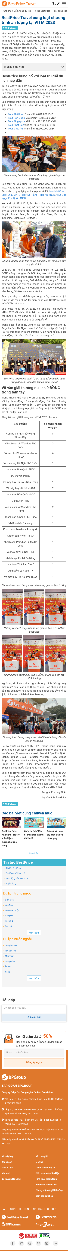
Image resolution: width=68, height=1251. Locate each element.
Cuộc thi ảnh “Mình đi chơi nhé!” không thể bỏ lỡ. (33, 835)
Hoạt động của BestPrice (16, 878)
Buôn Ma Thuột (11, 910)
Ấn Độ (6, 966)
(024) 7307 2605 (30, 1113)
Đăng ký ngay (34, 1062)
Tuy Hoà (7, 926)
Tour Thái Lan (16, 114)
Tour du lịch (7, 1167)
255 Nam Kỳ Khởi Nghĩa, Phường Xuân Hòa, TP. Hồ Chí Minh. (34, 1099)
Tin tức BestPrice (41, 11)
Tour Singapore (16, 121)
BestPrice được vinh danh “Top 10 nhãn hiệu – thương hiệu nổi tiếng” (11, 838)
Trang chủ (6, 11)
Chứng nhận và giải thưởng (49, 1190)
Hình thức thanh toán (46, 1179)
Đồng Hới (8, 915)
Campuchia (9, 961)
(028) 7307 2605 (12, 1103)
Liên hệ (39, 1162)
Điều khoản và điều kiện (47, 1173)
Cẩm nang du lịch (22, 11)
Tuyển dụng (10, 883)
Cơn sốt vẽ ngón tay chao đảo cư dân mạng (55, 835)
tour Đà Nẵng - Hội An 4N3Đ (38, 194)
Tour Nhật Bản (16, 124)
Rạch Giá (8, 921)
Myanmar (8, 956)
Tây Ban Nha (9, 951)
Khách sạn (7, 1162)
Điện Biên (8, 900)
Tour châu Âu (15, 128)
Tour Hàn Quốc (16, 117)
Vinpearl (6, 1173)
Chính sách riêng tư (45, 1167)
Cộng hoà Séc (10, 945)
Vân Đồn (8, 905)
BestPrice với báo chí (14, 873)
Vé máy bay (7, 1156)
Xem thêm (34, 853)
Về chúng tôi (42, 1156)
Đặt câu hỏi (34, 1017)
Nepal (6, 972)
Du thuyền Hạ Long (11, 1179)
